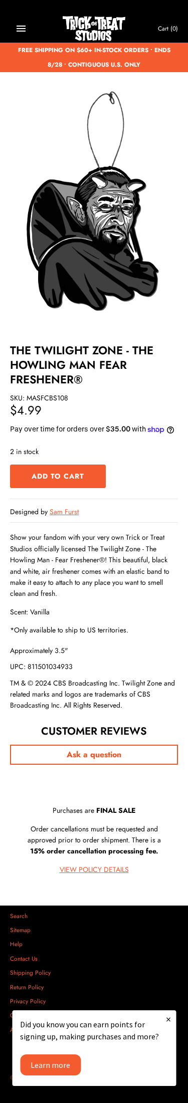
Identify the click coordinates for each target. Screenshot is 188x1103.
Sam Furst (64, 512)
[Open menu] (21, 29)
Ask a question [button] (94, 754)
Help (16, 944)
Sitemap (20, 930)
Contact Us (24, 958)
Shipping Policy (30, 972)
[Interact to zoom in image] (94, 208)
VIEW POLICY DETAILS (94, 869)
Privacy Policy (28, 1001)
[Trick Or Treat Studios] (94, 29)
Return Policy (27, 987)
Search (19, 916)
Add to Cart (58, 476)
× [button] (168, 1019)
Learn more (50, 1065)
